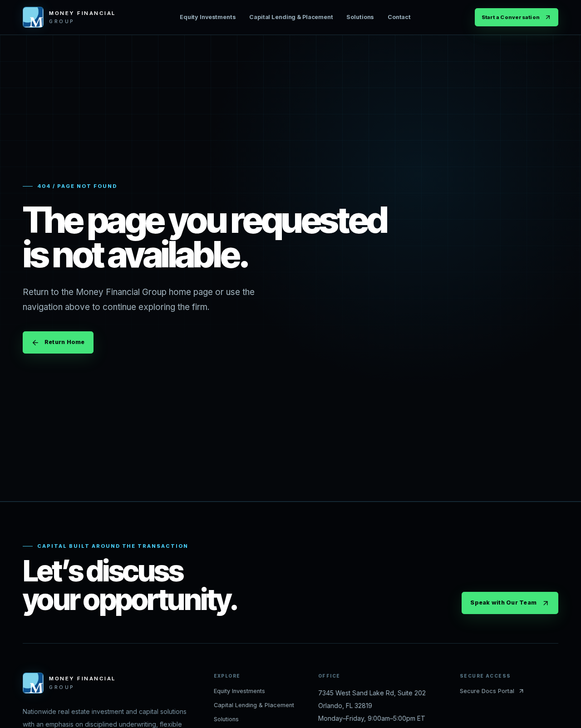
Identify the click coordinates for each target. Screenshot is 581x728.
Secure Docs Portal (487, 691)
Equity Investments (208, 17)
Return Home (64, 342)
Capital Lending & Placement (291, 17)
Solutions (360, 17)
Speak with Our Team (503, 602)
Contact (399, 17)
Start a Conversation (511, 17)
